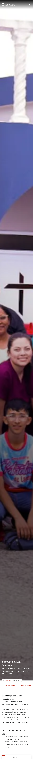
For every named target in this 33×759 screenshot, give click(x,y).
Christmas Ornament (10, 685)
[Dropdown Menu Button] (26, 4)
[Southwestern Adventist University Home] (9, 4)
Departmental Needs (25, 685)
